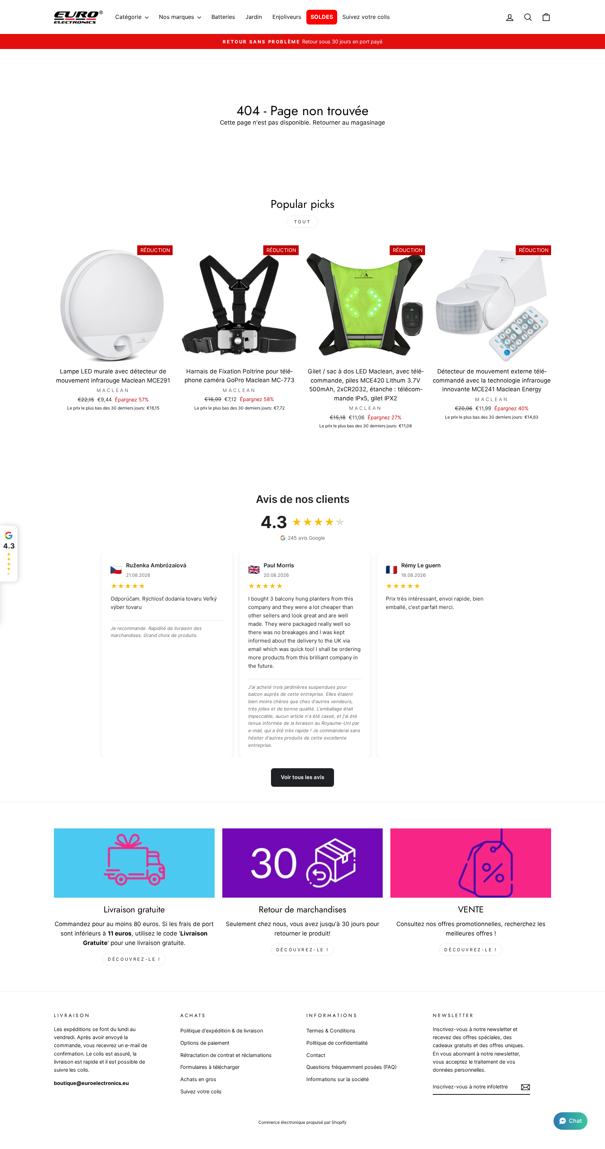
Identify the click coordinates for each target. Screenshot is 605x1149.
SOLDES (322, 16)
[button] (570, 1121)
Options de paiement (204, 1043)
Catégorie (129, 16)
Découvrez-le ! (134, 959)
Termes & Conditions (330, 1031)
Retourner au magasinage (349, 122)
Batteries (223, 16)
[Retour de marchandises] (302, 863)
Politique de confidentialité (337, 1043)
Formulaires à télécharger (209, 1067)
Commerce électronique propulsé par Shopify (302, 1122)
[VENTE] (470, 863)
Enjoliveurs (286, 16)
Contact (315, 1055)
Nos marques (177, 16)
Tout (302, 221)
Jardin (253, 16)
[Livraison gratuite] (134, 863)
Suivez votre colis (366, 16)
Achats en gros (198, 1079)
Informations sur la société (337, 1079)
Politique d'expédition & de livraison (221, 1031)
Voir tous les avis (302, 777)
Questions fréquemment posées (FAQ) (351, 1067)
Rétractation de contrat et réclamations (226, 1055)
